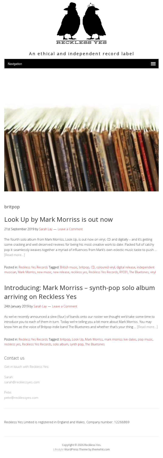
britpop (84, 267)
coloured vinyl (105, 267)
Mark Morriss (27, 272)
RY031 (123, 272)
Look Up (78, 339)
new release (61, 272)
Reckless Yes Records (33, 267)
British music (68, 267)
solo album (60, 344)
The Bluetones (139, 272)
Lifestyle (58, 449)
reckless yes (79, 272)
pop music (145, 339)
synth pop (77, 344)
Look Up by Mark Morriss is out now (58, 219)
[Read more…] (14, 255)
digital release (126, 267)
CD (93, 267)
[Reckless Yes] (81, 42)
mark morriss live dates (120, 339)
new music (44, 272)
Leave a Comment (70, 229)
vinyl (153, 272)
